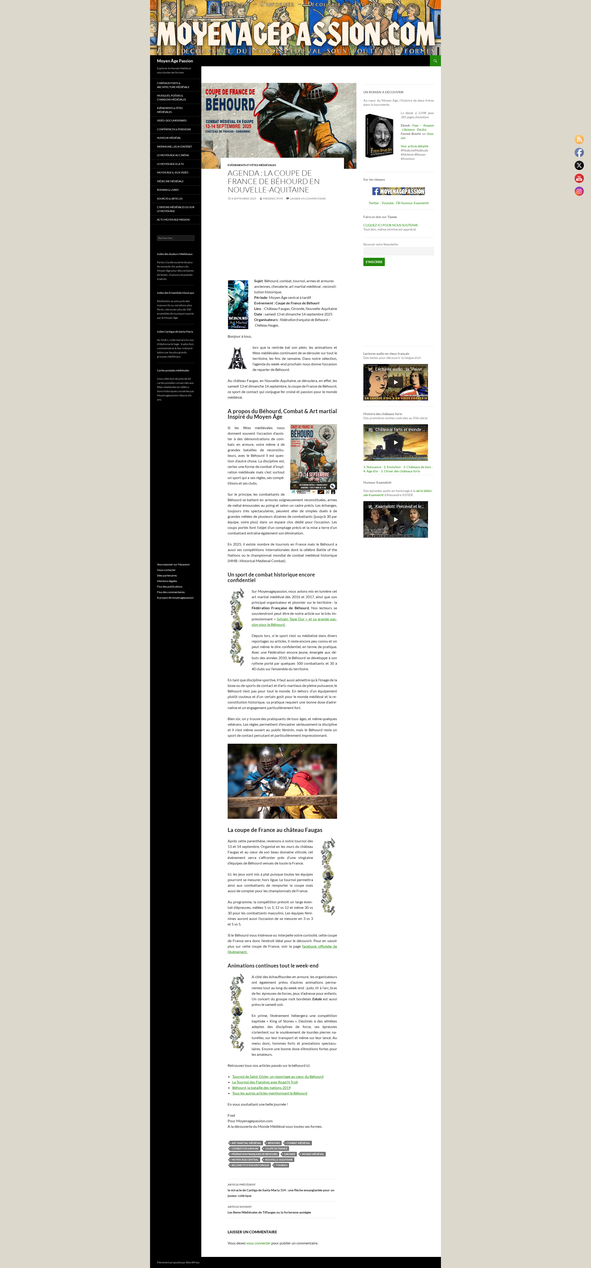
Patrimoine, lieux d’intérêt (174, 146)
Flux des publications (169, 586)
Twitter (374, 203)
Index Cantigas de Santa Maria (175, 331)
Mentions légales (167, 581)
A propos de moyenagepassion (175, 597)
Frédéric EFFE (273, 198)
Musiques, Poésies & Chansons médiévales (171, 97)
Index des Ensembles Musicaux (175, 292)
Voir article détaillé (414, 146)
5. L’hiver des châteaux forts (400, 471)
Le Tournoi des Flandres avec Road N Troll (265, 1082)
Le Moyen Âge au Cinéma (173, 155)
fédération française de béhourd (254, 1154)
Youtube (388, 203)
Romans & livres (168, 189)
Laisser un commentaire (308, 198)
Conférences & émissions (174, 129)
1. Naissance (372, 467)
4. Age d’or (371, 471)
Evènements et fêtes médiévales (252, 165)
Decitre (421, 129)
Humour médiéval (169, 137)
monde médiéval (313, 1154)
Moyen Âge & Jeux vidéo (172, 172)
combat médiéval (298, 1142)
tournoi (281, 1165)
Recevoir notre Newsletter (380, 244)
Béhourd (274, 1142)
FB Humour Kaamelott (412, 203)
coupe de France (276, 1148)
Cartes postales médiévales (173, 370)
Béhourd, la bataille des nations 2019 (261, 1087)
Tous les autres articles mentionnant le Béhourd (269, 1093)
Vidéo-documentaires (172, 120)
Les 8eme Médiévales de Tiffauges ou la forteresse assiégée (269, 1209)
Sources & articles (170, 198)
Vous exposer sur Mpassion (173, 564)
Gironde (289, 1154)
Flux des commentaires (171, 592)
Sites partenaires (167, 575)
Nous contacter (166, 570)
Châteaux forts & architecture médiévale (173, 85)
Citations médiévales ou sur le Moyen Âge (175, 209)
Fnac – (417, 125)
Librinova (408, 129)
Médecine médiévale (170, 181)
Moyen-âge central (245, 1159)
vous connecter (258, 1243)
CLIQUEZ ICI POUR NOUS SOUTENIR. (390, 225)
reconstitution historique (250, 1165)
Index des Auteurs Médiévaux (175, 254)
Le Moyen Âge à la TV (170, 163)
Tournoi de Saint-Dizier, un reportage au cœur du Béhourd (277, 1076)
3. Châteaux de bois (417, 467)
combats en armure (245, 1148)
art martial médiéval (246, 1142)
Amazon (428, 125)
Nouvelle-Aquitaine (279, 1159)
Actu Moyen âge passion (173, 219)
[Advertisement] (282, 240)
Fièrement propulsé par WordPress (178, 1262)
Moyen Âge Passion (175, 60)
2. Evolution (392, 467)
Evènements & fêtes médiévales (170, 109)
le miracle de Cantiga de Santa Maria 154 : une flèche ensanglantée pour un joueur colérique (281, 1190)
